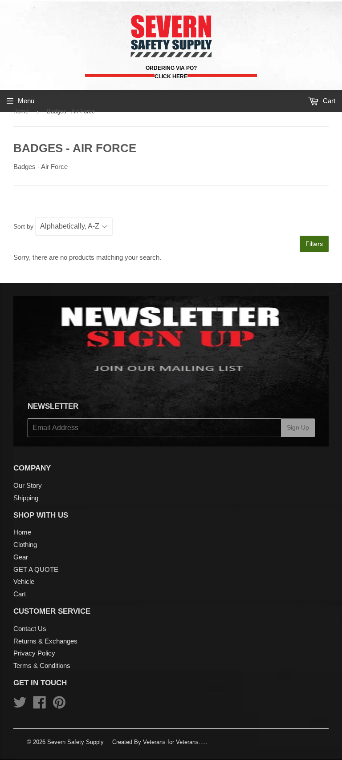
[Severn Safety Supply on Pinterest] (59, 705)
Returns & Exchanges (45, 641)
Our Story (27, 485)
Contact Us (29, 628)
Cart (19, 594)
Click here (171, 76)
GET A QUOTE (35, 569)
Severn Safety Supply (75, 742)
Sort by (23, 226)
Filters (314, 243)
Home (20, 111)
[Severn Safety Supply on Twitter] (20, 705)
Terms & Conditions (41, 665)
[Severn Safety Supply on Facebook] (39, 705)
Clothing (25, 544)
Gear (20, 557)
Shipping (25, 498)
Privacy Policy (34, 653)
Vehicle (23, 581)
